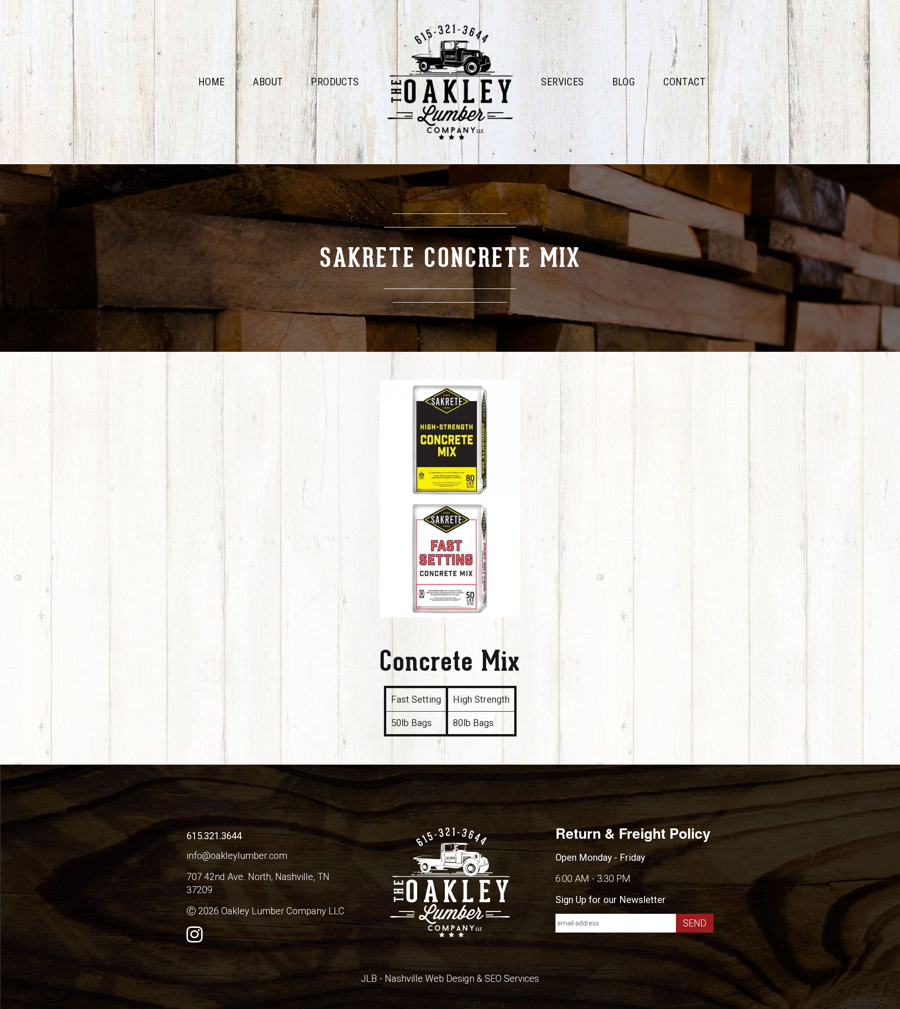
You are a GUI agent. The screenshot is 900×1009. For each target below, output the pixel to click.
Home (211, 82)
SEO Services (512, 978)
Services (562, 82)
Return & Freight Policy (633, 833)
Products (335, 82)
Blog (624, 82)
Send (694, 923)
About (268, 82)
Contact (684, 82)
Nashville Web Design (429, 978)
